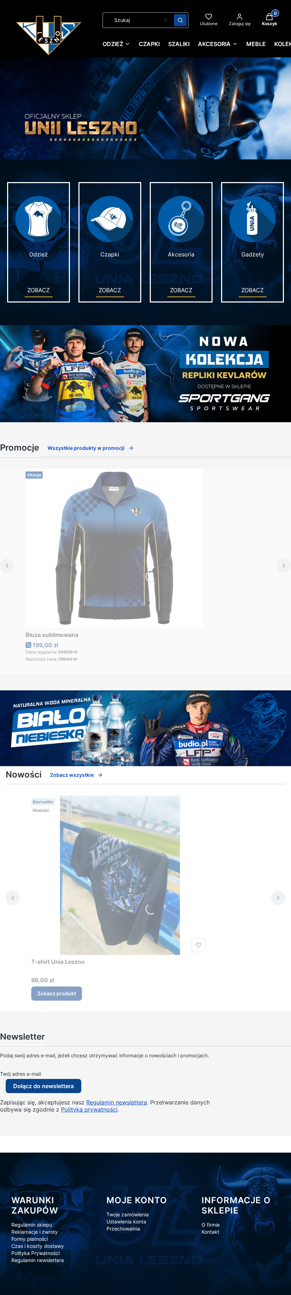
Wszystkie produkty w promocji (86, 448)
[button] (180, 20)
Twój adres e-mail (20, 1074)
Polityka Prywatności (35, 1253)
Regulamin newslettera (116, 1102)
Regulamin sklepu (31, 1225)
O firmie (211, 1225)
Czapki (109, 254)
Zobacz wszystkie (72, 775)
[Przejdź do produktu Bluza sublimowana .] (114, 548)
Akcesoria (181, 254)
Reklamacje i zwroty (34, 1232)
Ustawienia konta (126, 1221)
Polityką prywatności (89, 1109)
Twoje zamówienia (127, 1214)
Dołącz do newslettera (43, 1086)
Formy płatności (29, 1239)
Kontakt (210, 1232)
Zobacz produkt (56, 993)
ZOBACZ (38, 290)
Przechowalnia (123, 1229)
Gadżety (252, 254)
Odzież (38, 254)
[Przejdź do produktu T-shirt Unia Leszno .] (120, 875)
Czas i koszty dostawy (37, 1246)
